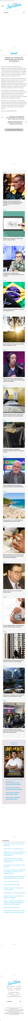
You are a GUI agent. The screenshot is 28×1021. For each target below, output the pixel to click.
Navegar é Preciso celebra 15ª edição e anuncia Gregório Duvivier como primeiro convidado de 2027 (13, 860)
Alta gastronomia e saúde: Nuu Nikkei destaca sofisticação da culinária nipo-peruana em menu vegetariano (15, 853)
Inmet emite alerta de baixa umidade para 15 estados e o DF (13, 344)
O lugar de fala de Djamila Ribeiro (12, 884)
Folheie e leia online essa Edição (14, 779)
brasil (5, 172)
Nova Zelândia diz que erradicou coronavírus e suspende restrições (14, 123)
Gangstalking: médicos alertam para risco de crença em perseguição (13, 661)
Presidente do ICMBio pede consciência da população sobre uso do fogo (13, 275)
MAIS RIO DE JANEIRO (11, 986)
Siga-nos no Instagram (14, 129)
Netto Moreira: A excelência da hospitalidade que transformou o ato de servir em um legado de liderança (14, 871)
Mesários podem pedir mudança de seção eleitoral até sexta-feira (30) (13, 415)
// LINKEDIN (18, 994)
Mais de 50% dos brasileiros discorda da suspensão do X (13, 310)
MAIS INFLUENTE (11, 990)
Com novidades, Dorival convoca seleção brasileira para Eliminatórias (13, 486)
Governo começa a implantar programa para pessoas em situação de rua (13, 451)
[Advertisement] (14, 32)
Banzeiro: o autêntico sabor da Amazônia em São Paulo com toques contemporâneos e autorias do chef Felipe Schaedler (14, 902)
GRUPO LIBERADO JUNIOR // (14, 992)
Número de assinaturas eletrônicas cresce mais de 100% (13, 239)
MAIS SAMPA (19, 986)
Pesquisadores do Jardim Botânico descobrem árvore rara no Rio (13, 520)
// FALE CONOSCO (14, 995)
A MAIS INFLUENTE (17, 988)
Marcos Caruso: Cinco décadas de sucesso (13, 848)
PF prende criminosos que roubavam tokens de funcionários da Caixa (13, 695)
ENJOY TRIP (18, 990)
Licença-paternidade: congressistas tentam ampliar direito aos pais (13, 626)
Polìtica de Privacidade (13, 1014)
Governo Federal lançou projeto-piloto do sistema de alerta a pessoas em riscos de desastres (14, 731)
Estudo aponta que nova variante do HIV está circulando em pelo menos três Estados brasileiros (13, 556)
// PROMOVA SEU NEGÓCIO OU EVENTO (14, 996)
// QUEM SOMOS (11, 994)
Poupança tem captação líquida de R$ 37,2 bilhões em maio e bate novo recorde (15, 118)
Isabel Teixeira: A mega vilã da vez (12, 907)
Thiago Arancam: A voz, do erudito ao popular (14, 892)
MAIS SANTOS (9, 988)
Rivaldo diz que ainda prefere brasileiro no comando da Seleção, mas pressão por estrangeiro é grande (13, 203)
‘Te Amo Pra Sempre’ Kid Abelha (11, 881)
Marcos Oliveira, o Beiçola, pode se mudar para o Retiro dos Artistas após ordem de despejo (14, 380)
